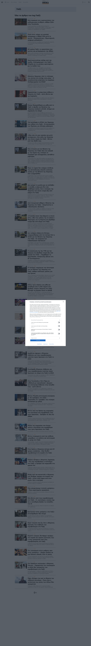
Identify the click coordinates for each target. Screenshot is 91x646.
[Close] (64, 302)
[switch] (58, 322)
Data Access (45, 344)
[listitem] (45, 320)
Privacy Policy (51, 344)
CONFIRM (38, 340)
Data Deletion (39, 344)
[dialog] (45, 323)
